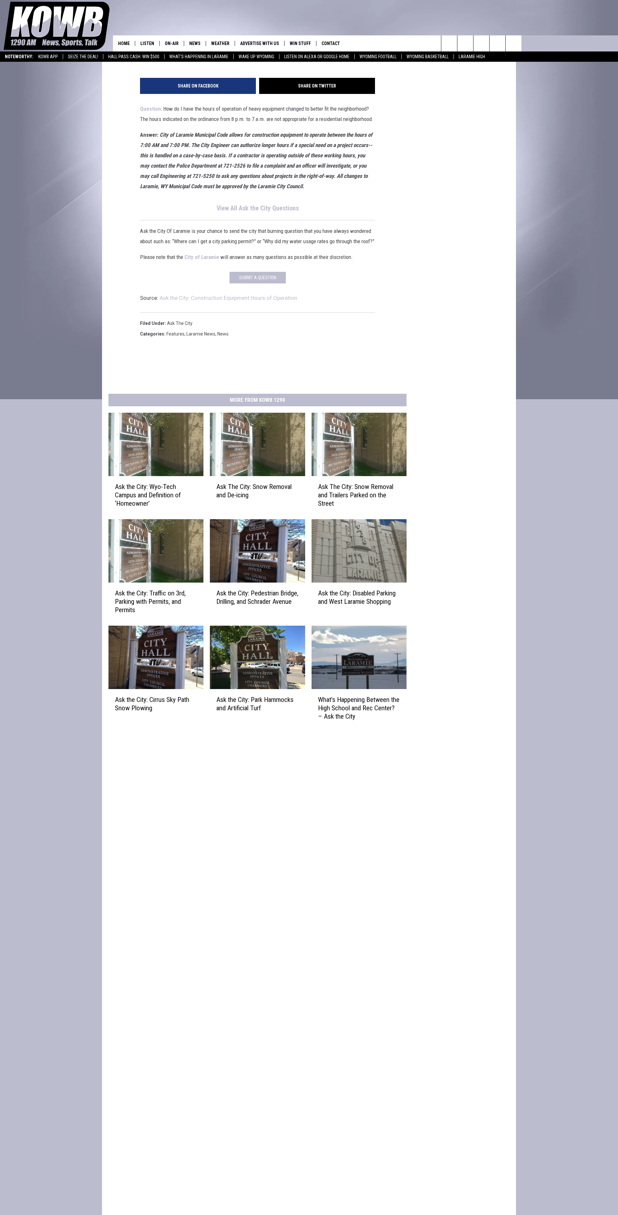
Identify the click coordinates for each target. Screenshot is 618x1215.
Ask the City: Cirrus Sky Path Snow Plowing (152, 703)
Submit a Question (257, 277)
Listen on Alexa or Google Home (317, 56)
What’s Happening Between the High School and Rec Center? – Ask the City (358, 707)
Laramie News (200, 333)
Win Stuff (300, 43)
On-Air (172, 43)
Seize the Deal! (83, 56)
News (195, 43)
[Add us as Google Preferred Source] (465, 43)
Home (124, 43)
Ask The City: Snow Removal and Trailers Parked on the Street (355, 495)
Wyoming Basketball (428, 56)
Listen (147, 43)
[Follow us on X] (497, 43)
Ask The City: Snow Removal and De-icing (254, 491)
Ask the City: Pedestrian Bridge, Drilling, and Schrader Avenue (257, 597)
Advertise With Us (259, 43)
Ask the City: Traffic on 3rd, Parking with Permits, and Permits (150, 601)
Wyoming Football (378, 56)
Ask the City (179, 323)
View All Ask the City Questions (258, 208)
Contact (331, 43)
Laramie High (472, 56)
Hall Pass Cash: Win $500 (133, 56)
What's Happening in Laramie (199, 56)
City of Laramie (201, 257)
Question (150, 109)
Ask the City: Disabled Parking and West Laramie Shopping (357, 597)
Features (175, 333)
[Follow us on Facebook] (481, 43)
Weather (220, 43)
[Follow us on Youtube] (513, 43)
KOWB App (48, 56)
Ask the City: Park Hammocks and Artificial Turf (255, 703)
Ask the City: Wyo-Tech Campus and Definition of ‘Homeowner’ (148, 495)
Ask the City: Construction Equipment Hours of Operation (228, 298)
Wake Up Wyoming (256, 56)
